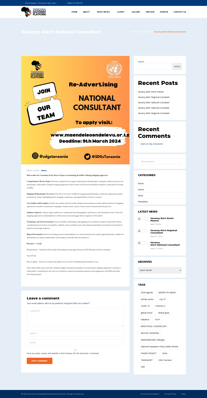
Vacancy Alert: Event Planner (151, 91)
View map (51, 3)
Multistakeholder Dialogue (153, 339)
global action (147, 312)
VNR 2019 (150, 12)
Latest (120, 12)
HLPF (157, 319)
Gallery (136, 12)
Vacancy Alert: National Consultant (153, 102)
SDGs (164, 353)
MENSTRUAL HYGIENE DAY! (154, 326)
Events (141, 189)
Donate (164, 12)
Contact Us (180, 12)
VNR (143, 366)
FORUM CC (160, 306)
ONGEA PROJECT (149, 353)
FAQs (184, 394)
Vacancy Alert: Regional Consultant (154, 97)
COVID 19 (145, 306)
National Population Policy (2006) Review (159, 346)
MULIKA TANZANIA (150, 333)
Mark (143, 144)
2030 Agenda (147, 292)
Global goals (163, 312)
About (86, 12)
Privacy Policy (170, 394)
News (44, 170)
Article (141, 183)
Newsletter (143, 201)
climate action (147, 299)
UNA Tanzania (165, 360)
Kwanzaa (80, 394)
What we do (103, 12)
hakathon (145, 319)
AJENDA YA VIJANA (167, 292)
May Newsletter (156, 144)
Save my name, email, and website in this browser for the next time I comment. (63, 353)
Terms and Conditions (150, 394)
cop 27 (162, 299)
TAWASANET (147, 360)
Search (141, 61)
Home (74, 12)
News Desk (145, 32)
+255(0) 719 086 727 (75, 3)
